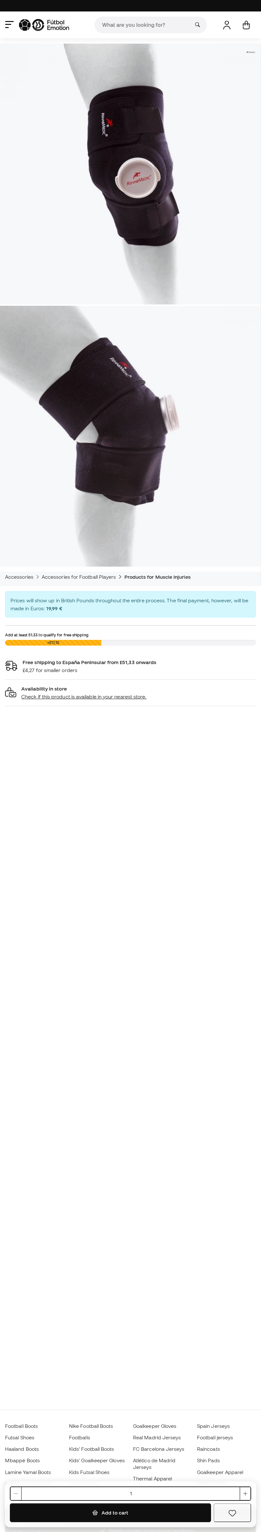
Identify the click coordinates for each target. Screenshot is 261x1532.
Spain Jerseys (213, 1426)
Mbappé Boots (22, 1460)
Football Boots (21, 1426)
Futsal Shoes (19, 1437)
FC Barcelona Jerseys (159, 1449)
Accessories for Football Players (79, 577)
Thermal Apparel (152, 1478)
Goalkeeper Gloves (154, 1426)
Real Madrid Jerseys (157, 1437)
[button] (130, 693)
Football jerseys (215, 1437)
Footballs (79, 1437)
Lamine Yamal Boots (28, 1472)
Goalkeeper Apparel (220, 1472)
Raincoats (208, 1449)
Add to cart (114, 1512)
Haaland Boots (22, 1449)
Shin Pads (208, 1460)
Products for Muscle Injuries (157, 577)
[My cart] (246, 25)
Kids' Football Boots (91, 1449)
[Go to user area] (226, 25)
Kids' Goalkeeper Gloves (97, 1460)
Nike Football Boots (91, 1426)
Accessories (19, 577)
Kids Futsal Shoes (89, 1472)
